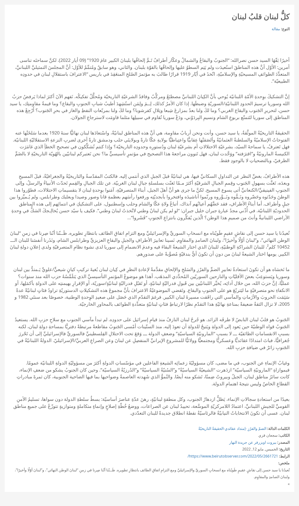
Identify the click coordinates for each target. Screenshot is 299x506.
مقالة (276, 28)
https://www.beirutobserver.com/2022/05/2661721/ (233, 456)
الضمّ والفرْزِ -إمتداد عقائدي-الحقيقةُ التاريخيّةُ (232, 428)
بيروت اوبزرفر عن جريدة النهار (252, 442)
